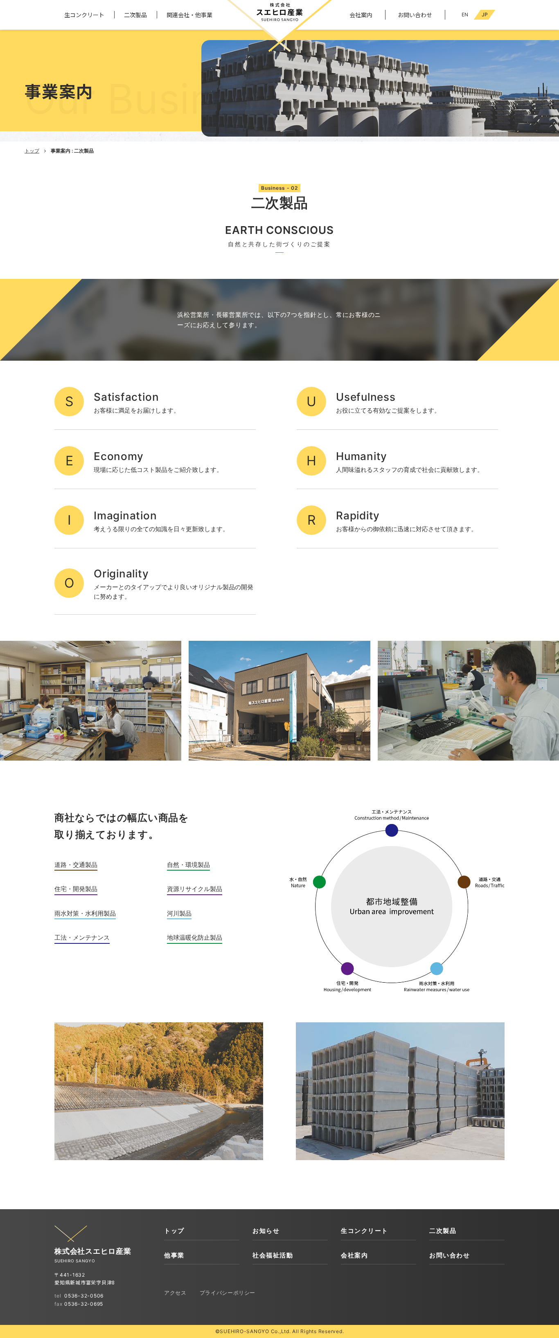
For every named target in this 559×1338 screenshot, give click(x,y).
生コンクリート (84, 14)
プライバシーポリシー (228, 1292)
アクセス (175, 1292)
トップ (32, 151)
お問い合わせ (415, 14)
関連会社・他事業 (189, 14)
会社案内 (360, 14)
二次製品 (135, 14)
